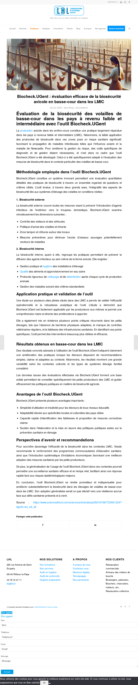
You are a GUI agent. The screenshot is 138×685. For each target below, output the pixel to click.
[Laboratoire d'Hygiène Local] (69, 14)
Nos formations (47, 564)
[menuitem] (12, 28)
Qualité (24, 271)
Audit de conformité (49, 576)
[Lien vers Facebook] (129, 2)
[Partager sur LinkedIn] (95, 525)
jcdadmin (83, 107)
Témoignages (79, 576)
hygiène (47, 266)
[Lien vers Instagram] (125, 2)
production (26, 130)
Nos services (46, 568)
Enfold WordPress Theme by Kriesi (45, 607)
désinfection (74, 277)
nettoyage (53, 277)
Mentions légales (81, 572)
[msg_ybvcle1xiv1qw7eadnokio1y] (69, 64)
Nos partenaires (81, 579)
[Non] (49, 683)
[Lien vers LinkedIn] (121, 2)
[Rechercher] (128, 28)
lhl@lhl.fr (11, 583)
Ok (44, 683)
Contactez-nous (81, 568)
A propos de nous (81, 564)
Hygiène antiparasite (50, 579)
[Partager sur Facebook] (42, 525)
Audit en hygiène (48, 572)
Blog (71, 107)
